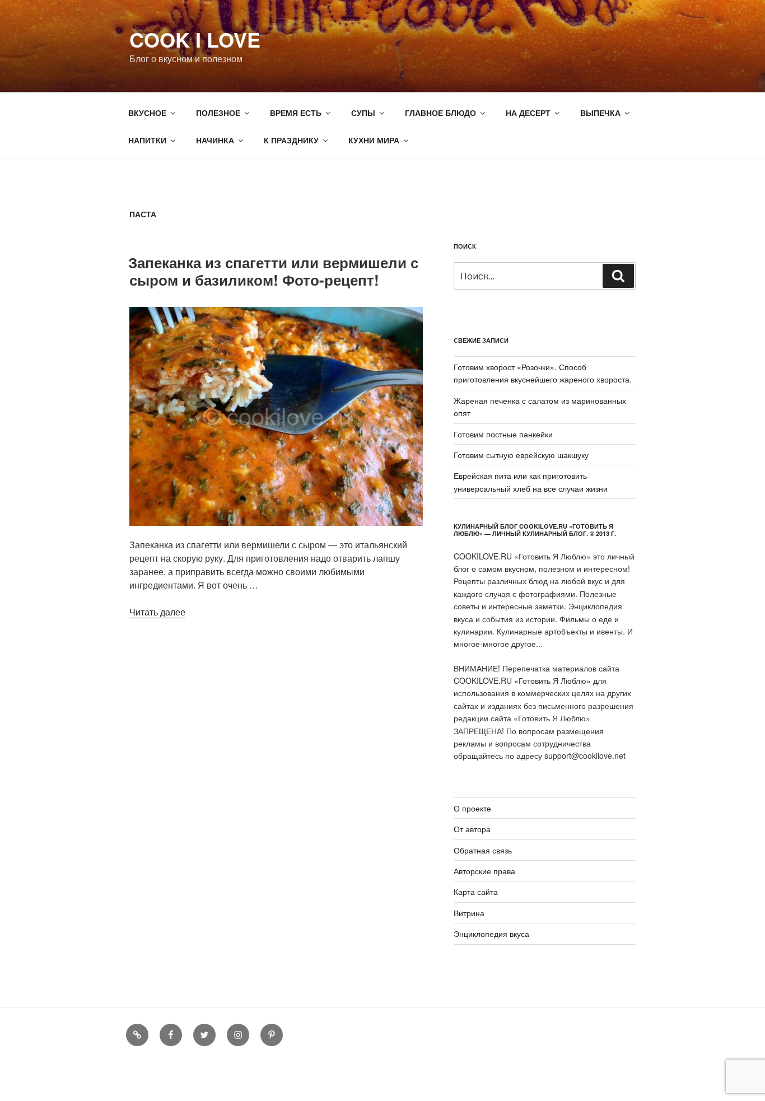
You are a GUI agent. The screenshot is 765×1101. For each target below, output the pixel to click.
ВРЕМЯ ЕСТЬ (295, 112)
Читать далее (157, 611)
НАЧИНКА (215, 140)
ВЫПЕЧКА (600, 112)
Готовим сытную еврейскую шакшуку (521, 454)
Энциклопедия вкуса (491, 933)
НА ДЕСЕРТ (528, 112)
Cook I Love (194, 39)
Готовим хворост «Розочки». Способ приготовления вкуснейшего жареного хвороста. (543, 373)
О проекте (472, 808)
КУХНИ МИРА (373, 140)
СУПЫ (363, 112)
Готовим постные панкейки (503, 434)
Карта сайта (476, 891)
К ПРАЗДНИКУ (291, 140)
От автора (472, 828)
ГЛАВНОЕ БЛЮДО (440, 112)
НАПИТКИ (147, 140)
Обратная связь (483, 850)
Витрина (469, 912)
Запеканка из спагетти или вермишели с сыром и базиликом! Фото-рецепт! (273, 271)
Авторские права (484, 870)
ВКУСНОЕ (147, 112)
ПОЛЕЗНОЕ (218, 112)
